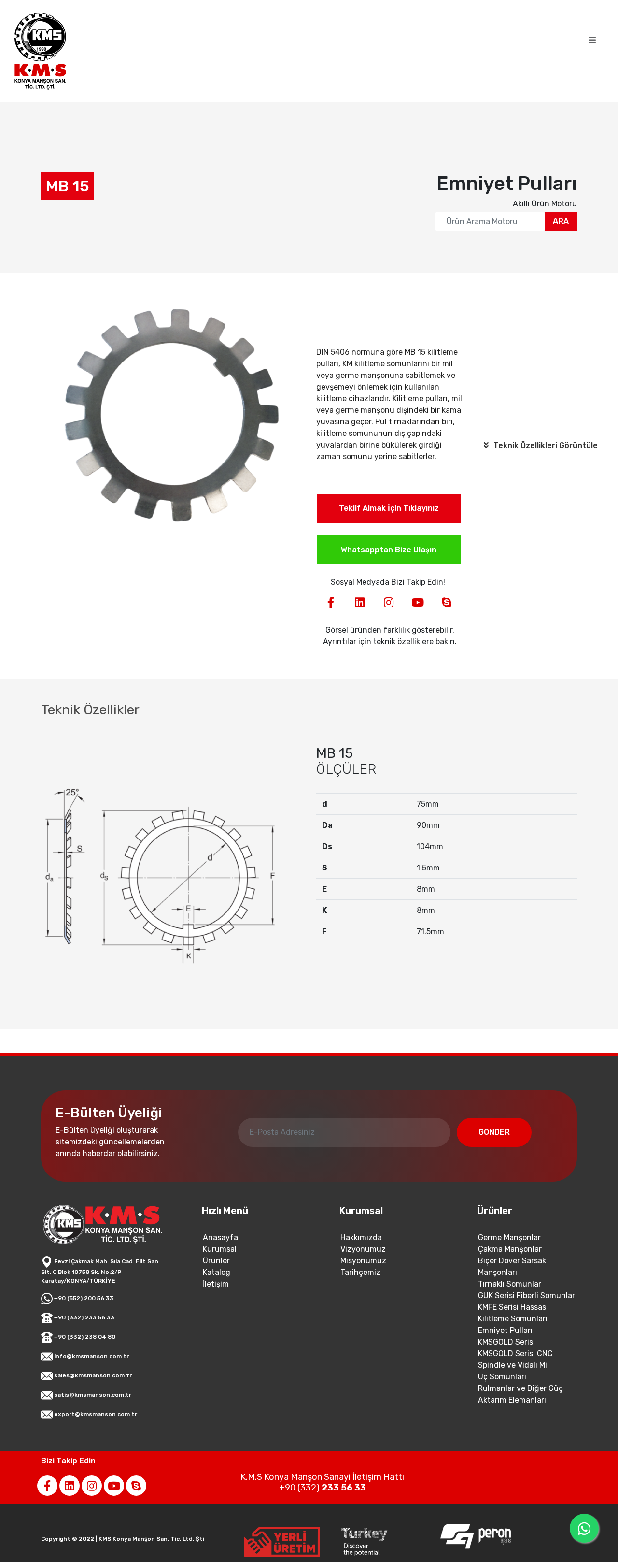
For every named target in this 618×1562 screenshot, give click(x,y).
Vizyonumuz (363, 1249)
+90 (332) (322, 1487)
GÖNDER (494, 1132)
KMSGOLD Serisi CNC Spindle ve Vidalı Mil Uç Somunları (515, 1365)
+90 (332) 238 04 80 (84, 1336)
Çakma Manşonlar (510, 1249)
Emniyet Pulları (505, 1330)
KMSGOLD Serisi (506, 1341)
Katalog (216, 1272)
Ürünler (216, 1260)
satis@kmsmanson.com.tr (92, 1394)
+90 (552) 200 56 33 (83, 1298)
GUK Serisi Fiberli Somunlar (526, 1295)
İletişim (216, 1283)
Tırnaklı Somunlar (509, 1283)
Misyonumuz (363, 1260)
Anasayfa (220, 1237)
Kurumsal (220, 1249)
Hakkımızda (361, 1237)
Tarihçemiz (360, 1272)
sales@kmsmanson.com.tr (92, 1375)
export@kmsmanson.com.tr (95, 1414)
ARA (561, 221)
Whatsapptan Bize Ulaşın (388, 549)
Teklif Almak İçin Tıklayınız (389, 508)
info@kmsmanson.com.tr (91, 1356)
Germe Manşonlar (509, 1237)
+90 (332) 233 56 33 (83, 1317)
